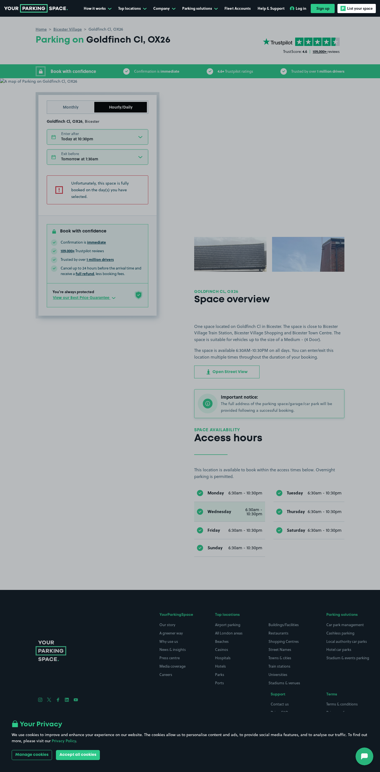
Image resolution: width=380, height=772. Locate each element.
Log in (301, 8)
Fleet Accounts (237, 8)
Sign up (322, 8)
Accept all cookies (78, 754)
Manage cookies (31, 754)
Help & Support (271, 8)
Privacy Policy (64, 741)
